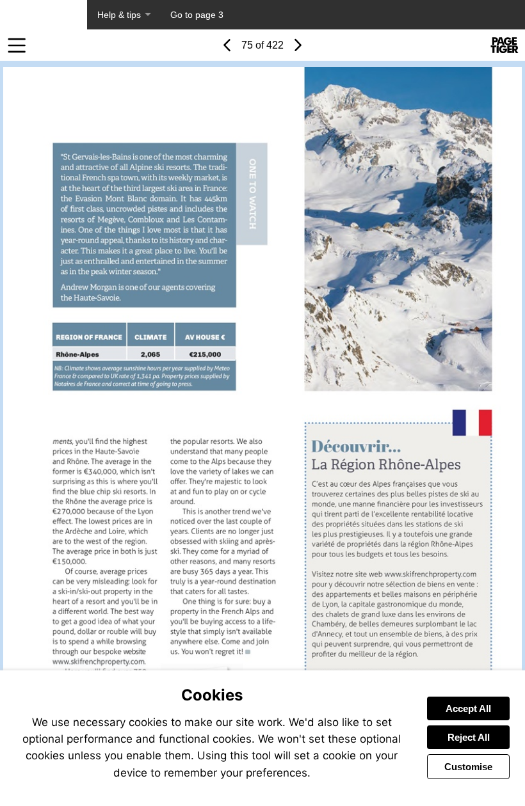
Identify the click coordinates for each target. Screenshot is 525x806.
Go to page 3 (196, 15)
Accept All (468, 708)
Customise (468, 766)
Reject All (469, 737)
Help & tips (119, 15)
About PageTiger (43, 15)
